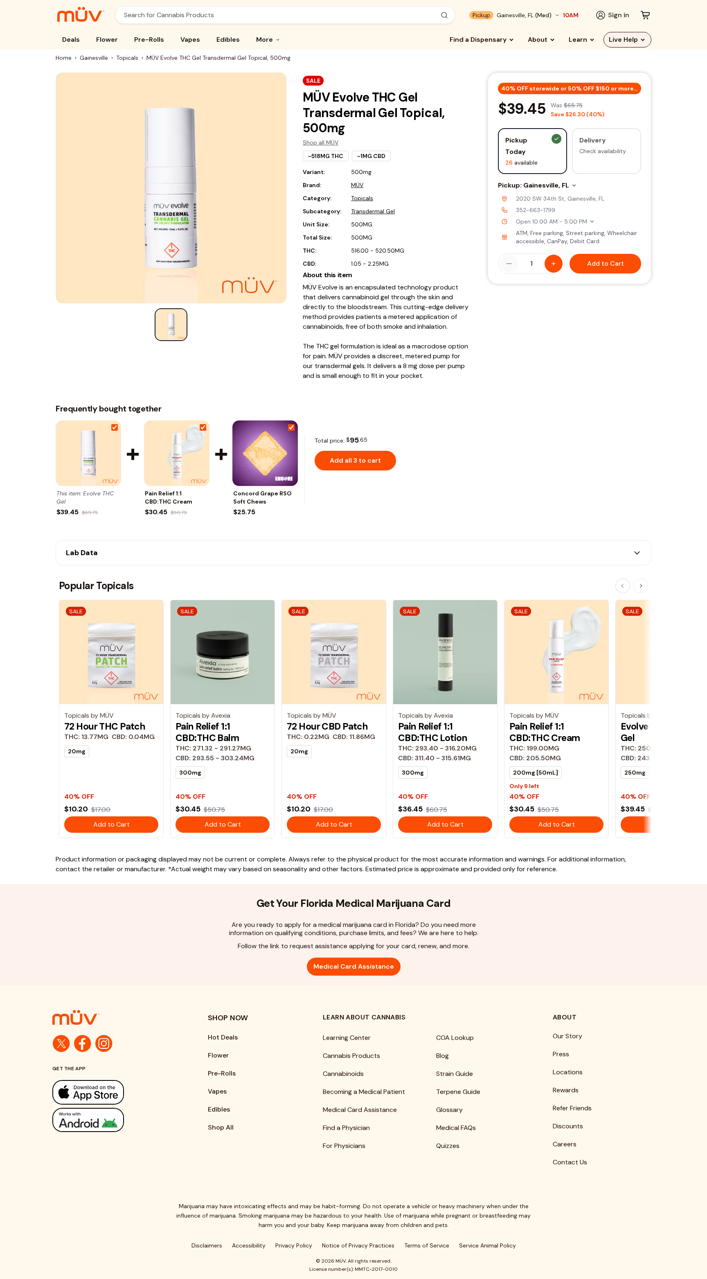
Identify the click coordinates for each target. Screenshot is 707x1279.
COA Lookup (455, 1037)
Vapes (190, 39)
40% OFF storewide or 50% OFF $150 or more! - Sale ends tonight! (571, 88)
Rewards (566, 1090)
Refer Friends (572, 1108)
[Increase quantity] (554, 264)
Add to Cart (605, 263)
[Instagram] (104, 1044)
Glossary (449, 1109)
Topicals (127, 57)
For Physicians (344, 1145)
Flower (107, 39)
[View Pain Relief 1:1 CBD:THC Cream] (176, 453)
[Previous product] (622, 585)
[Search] (444, 15)
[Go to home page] (113, 1017)
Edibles (228, 39)
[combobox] (280, 15)
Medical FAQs (456, 1127)
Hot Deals (223, 1037)
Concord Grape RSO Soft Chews (262, 497)
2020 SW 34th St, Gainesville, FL (560, 198)
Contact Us (570, 1162)
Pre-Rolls (149, 39)
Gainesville (94, 57)
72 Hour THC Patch (104, 726)
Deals (71, 39)
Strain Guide (454, 1073)
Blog (442, 1055)
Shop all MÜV (320, 142)
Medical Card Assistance (353, 966)
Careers (564, 1144)
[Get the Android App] (113, 1120)
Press (561, 1054)
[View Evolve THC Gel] (88, 453)
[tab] (171, 324)
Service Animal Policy (487, 1245)
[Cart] (645, 15)
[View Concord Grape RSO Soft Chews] (265, 453)
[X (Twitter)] (61, 1044)
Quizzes (447, 1145)
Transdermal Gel (373, 211)
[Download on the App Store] (113, 1092)
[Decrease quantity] (509, 264)
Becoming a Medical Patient (364, 1091)
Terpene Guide (458, 1091)
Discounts (568, 1126)
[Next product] (640, 585)
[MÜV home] (81, 14)
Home (64, 57)
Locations (568, 1072)
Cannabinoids (343, 1073)
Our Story (567, 1036)
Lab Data (82, 553)
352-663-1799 (535, 210)
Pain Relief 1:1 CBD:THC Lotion (432, 732)
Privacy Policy (293, 1245)
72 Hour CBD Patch (327, 726)
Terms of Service (426, 1245)
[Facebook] (83, 1044)
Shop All (221, 1127)
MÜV (357, 185)
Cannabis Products (351, 1055)
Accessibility (249, 1245)
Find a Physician (346, 1127)
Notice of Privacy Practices (358, 1245)
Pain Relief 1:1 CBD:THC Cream (168, 497)
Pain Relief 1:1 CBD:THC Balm (207, 732)
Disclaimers (206, 1245)
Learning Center (347, 1037)
